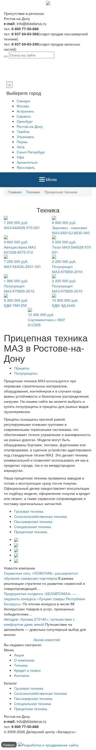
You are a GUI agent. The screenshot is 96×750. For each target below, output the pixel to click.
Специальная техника (32, 526)
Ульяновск (25, 136)
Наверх (9, 744)
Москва (23, 105)
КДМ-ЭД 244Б (65, 303)
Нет (12, 76)
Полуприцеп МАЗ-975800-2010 (67, 266)
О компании (24, 660)
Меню (51, 181)
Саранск (24, 116)
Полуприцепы (25, 373)
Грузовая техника (28, 511)
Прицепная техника (30, 531)
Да (6, 76)
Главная (15, 191)
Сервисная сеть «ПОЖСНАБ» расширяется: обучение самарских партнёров (41, 575)
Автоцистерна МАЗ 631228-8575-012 (20, 247)
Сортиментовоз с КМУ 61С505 (46, 319)
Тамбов (23, 131)
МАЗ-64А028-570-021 (22, 225)
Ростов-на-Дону (46, 60)
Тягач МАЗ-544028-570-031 (72, 247)
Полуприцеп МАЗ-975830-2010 (67, 286)
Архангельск (27, 162)
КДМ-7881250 (16, 303)
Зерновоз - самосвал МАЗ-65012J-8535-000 (71, 227)
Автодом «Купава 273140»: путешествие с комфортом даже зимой (39, 622)
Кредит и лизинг (27, 670)
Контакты (21, 675)
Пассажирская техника (33, 521)
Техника (33, 191)
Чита (21, 146)
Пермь (22, 141)
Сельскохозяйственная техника (40, 516)
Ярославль (26, 167)
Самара (23, 100)
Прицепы (21, 368)
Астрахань (25, 111)
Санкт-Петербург (31, 151)
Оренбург (25, 121)
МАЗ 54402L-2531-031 (22, 264)
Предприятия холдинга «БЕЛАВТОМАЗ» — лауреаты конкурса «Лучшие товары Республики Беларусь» (44, 598)
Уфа (20, 157)
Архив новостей (47, 639)
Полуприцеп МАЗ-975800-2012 (19, 286)
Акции (19, 654)
